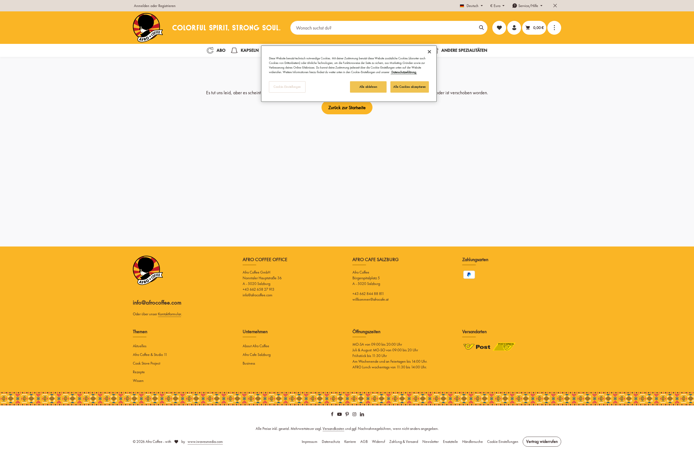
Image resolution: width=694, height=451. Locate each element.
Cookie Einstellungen (502, 441)
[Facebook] (332, 415)
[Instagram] (355, 415)
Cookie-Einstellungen (287, 87)
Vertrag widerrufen (542, 441)
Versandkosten (333, 428)
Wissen (138, 380)
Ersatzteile (450, 441)
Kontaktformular (169, 314)
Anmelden (141, 5)
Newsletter (430, 441)
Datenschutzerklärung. (404, 72)
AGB (364, 441)
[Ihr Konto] (514, 28)
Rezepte (139, 371)
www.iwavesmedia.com (205, 441)
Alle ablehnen (368, 87)
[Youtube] (340, 415)
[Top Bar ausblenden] (555, 6)
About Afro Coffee (256, 345)
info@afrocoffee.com (157, 302)
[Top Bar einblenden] (554, 28)
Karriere (350, 441)
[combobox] (383, 28)
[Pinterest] (347, 415)
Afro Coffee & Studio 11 (150, 354)
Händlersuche (472, 441)
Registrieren (167, 5)
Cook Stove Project (146, 363)
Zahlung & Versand (403, 441)
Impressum (309, 441)
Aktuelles (139, 345)
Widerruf (378, 441)
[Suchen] (481, 28)
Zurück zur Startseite (347, 107)
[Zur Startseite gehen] (148, 27)
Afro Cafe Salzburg (257, 354)
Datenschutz (331, 441)
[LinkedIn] (362, 415)
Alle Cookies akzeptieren (409, 87)
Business (249, 363)
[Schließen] (429, 52)
